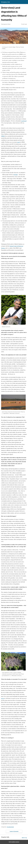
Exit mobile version (14, 842)
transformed (23, 121)
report (18, 142)
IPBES (3, 136)
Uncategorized (10, 826)
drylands (16, 174)
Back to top (24, 837)
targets (2, 698)
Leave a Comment (14, 831)
